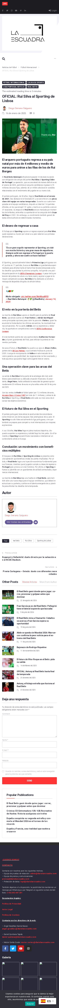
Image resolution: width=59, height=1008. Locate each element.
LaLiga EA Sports (35, 82)
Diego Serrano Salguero (20, 108)
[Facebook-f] (3, 10)
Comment (6, 714)
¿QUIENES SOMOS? (10, 860)
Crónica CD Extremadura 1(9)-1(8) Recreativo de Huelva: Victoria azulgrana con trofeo (29, 812)
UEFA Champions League (31, 274)
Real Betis (32, 87)
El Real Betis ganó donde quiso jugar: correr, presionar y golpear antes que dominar (36, 594)
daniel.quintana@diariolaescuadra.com (19, 937)
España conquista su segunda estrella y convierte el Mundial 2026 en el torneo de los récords (29, 821)
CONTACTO (7, 865)
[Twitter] (7, 10)
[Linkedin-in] (25, 10)
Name (5, 740)
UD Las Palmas (18, 351)
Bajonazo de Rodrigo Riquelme (31, 647)
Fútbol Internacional (29, 67)
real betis (16, 541)
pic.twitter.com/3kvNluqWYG (34, 296)
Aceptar (30, 1004)
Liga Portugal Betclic (14, 87)
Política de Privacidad (11, 904)
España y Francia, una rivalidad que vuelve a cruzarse (28, 830)
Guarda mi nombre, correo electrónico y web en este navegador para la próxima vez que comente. (30, 772)
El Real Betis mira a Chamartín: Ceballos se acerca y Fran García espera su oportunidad (36, 621)
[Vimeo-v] (21, 10)
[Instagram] (12, 10)
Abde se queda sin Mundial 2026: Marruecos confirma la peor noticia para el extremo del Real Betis (36, 635)
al (13, 395)
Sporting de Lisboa (44, 541)
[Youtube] (16, 10)
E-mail (5, 750)
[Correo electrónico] (36, 522)
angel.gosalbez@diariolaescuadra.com (19, 929)
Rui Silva (28, 541)
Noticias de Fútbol (9, 67)
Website (5, 761)
